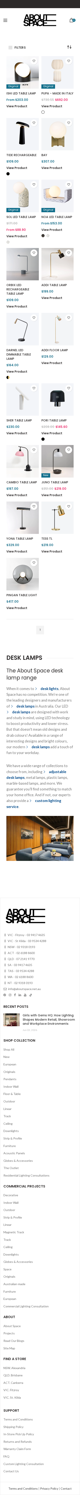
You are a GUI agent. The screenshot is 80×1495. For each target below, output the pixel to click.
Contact (66, 1488)
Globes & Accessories (18, 1160)
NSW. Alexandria (14, 1368)
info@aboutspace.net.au (24, 989)
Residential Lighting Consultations (26, 1175)
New (6, 1057)
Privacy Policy (49, 1488)
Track (7, 1116)
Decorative (10, 1195)
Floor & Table (12, 1094)
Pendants (9, 1079)
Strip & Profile (12, 1138)
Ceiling (8, 1123)
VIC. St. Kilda (12, 1397)
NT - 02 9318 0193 (20, 983)
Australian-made (14, 1284)
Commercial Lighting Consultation (26, 1306)
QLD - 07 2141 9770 (21, 959)
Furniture (9, 1146)
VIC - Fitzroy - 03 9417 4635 (26, 935)
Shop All (8, 1049)
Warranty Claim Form (17, 1449)
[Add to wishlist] (34, 61)
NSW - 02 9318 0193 (21, 947)
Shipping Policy (13, 1427)
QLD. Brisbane (13, 1375)
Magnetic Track (13, 1232)
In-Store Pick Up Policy (18, 1434)
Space (7, 1269)
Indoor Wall (11, 1086)
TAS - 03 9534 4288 (20, 971)
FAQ (6, 1456)
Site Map (9, 1348)
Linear (7, 1109)
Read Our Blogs (13, 1341)
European (9, 1064)
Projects (9, 1333)
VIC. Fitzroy (11, 1390)
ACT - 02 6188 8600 (21, 953)
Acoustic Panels (14, 1153)
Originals (9, 1072)
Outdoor (9, 1101)
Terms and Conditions (18, 1419)
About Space (12, 1326)
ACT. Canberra (13, 1382)
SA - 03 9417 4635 (19, 965)
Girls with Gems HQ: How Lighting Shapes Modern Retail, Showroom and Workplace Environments (49, 1019)
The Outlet (11, 1168)
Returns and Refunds (17, 1441)
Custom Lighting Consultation (23, 1464)
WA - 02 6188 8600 (20, 977)
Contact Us (11, 1471)
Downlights (11, 1131)
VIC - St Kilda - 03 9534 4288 (26, 941)
